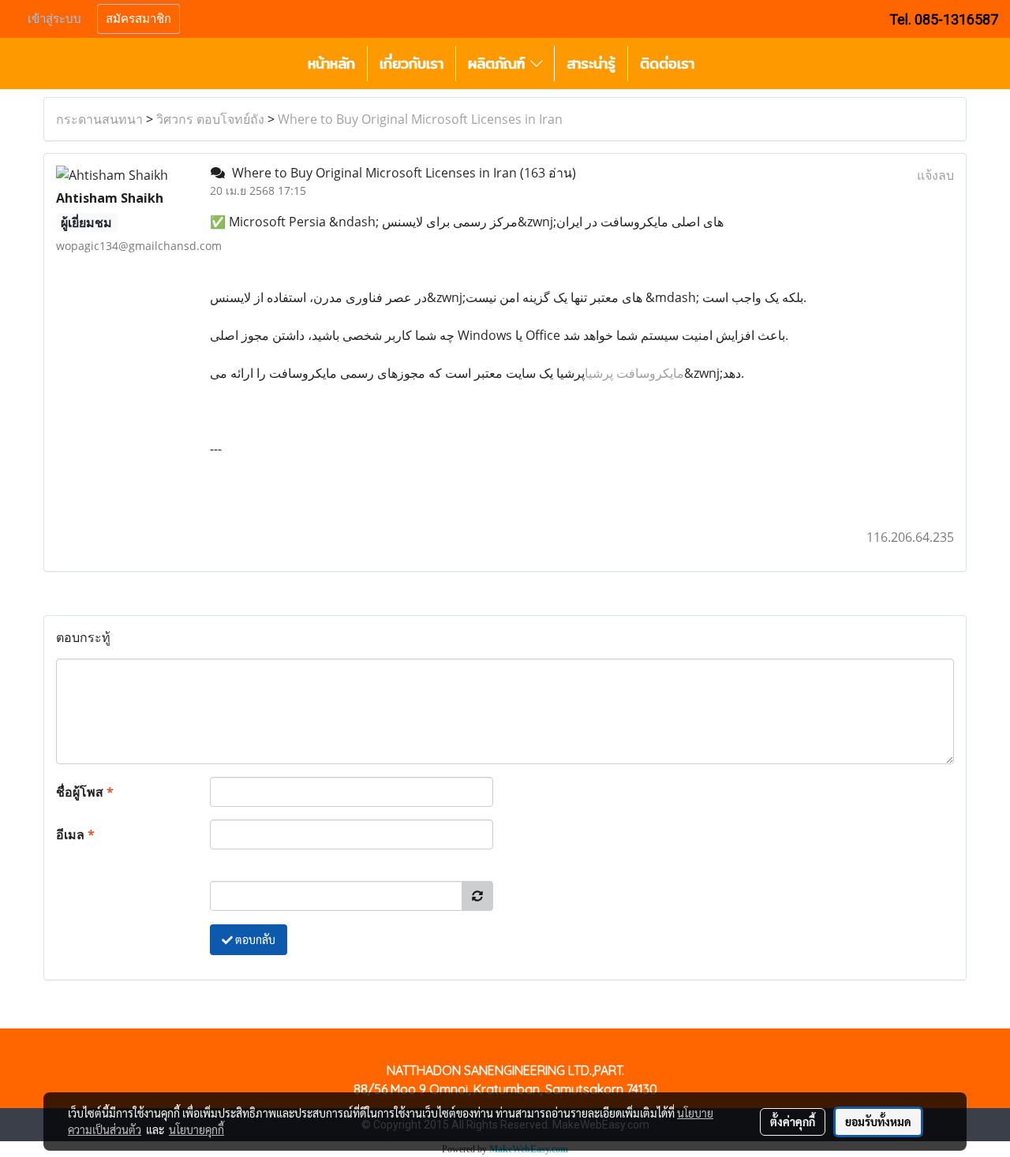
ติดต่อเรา (667, 63)
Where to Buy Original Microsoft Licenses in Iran (420, 119)
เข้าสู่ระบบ (54, 19)
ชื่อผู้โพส (85, 792)
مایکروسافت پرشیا (634, 373)
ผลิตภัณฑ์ (499, 63)
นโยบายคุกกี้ (196, 1129)
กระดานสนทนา (99, 119)
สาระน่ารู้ (591, 63)
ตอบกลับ (254, 939)
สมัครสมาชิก (138, 19)
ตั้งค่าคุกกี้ (792, 1121)
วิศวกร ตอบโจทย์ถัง (210, 119)
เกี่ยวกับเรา (411, 63)
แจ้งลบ (935, 175)
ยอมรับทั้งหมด (878, 1121)
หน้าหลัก (331, 63)
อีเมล (75, 834)
